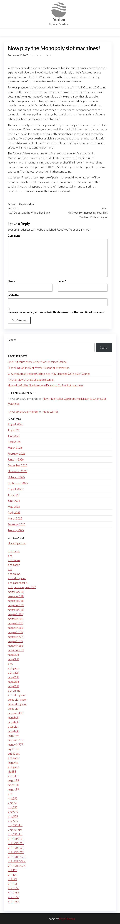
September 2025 (18, 483)
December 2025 (17, 465)
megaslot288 (16, 591)
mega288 (13, 677)
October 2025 (16, 477)
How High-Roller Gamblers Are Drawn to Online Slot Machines (45, 385)
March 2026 (15, 447)
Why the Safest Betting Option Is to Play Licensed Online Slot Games (49, 373)
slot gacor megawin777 (22, 587)
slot (10, 555)
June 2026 (14, 436)
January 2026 (16, 459)
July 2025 (13, 495)
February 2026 (16, 453)
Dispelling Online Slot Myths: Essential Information (38, 367)
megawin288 (15, 614)
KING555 (13, 888)
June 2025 (14, 500)
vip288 (12, 771)
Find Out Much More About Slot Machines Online (37, 361)
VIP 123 (12, 870)
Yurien (59, 19)
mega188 (13, 780)
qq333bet (14, 749)
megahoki (13, 717)
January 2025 (16, 530)
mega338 (13, 654)
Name (12, 281)
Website (13, 295)
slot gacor (14, 551)
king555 (12, 798)
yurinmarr (38, 55)
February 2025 (16, 524)
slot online (14, 560)
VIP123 (12, 879)
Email (62, 281)
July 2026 (13, 430)
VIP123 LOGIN (17, 856)
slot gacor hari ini (18, 582)
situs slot (13, 726)
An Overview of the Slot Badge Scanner (31, 379)
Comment (15, 235)
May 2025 (14, 506)
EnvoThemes (67, 918)
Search (12, 340)
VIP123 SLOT (16, 839)
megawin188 (15, 713)
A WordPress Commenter (23, 411)
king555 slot (15, 825)
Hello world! (50, 411)
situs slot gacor (17, 578)
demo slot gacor (17, 699)
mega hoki (14, 735)
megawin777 (15, 632)
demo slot (14, 708)
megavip (13, 762)
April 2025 (14, 512)
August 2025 (15, 489)
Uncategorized (27, 204)
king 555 (13, 812)
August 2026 (15, 424)
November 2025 (17, 471)
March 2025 (15, 518)
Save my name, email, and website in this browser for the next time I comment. (56, 312)
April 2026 (14, 441)
